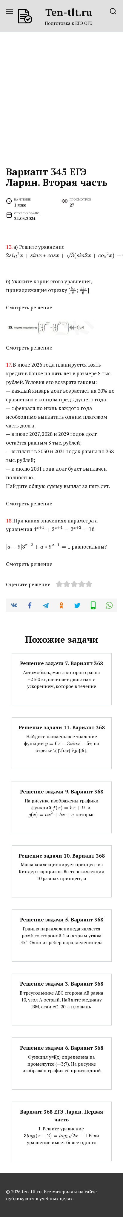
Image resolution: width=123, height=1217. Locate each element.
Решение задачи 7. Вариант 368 (61, 663)
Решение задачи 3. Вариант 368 (61, 983)
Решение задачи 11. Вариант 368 (62, 727)
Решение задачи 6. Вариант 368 (61, 1047)
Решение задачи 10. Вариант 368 (62, 855)
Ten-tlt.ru (68, 12)
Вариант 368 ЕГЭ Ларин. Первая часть (61, 1115)
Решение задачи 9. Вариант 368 (61, 791)
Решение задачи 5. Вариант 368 (61, 919)
